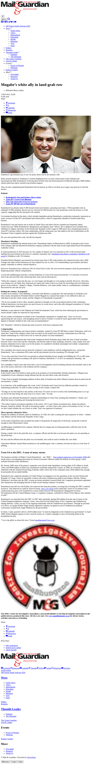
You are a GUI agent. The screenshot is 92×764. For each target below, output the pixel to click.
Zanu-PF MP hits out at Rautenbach (20, 204)
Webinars (9, 735)
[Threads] (8, 22)
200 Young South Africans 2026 (13, 673)
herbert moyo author (13, 648)
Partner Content (7, 739)
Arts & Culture (6, 722)
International (10, 687)
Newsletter (10, 749)
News (4, 677)
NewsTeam (31, 757)
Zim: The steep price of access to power (22, 202)
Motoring (9, 693)
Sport (8, 698)
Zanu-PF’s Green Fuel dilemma (18, 199)
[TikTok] (10, 22)
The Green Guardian (9, 720)
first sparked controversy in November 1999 (70, 457)
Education (9, 689)
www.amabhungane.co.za (59, 616)
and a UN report (47, 489)
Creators (8, 670)
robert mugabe (11, 650)
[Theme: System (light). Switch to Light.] (4, 19)
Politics (3, 702)
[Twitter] (11, 22)
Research (9, 751)
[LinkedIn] (6, 22)
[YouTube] (15, 22)
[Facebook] (2, 22)
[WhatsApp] (13, 22)
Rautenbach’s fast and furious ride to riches (23, 197)
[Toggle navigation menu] (2, 16)
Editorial (9, 714)
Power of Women (12, 733)
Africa (8, 685)
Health (8, 691)
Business (4, 704)
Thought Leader (11, 709)
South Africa (10, 683)
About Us (9, 753)
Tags (3, 670)
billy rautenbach (12, 646)
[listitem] (5, 668)
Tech (7, 696)
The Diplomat (11, 716)
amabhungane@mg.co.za (45, 520)
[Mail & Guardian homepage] (46, 8)
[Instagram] (4, 22)
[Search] (9, 19)
